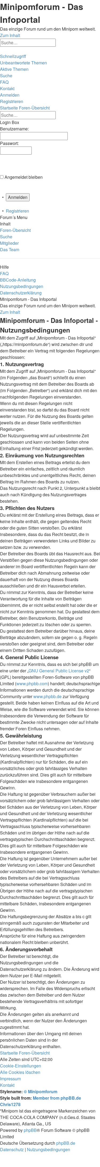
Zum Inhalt (10, 35)
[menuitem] (23, 63)
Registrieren (17, 211)
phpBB (30, 1130)
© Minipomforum (40, 1091)
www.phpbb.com (32, 683)
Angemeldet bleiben (24, 177)
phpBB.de (65, 1143)
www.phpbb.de (47, 696)
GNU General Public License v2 (59, 671)
